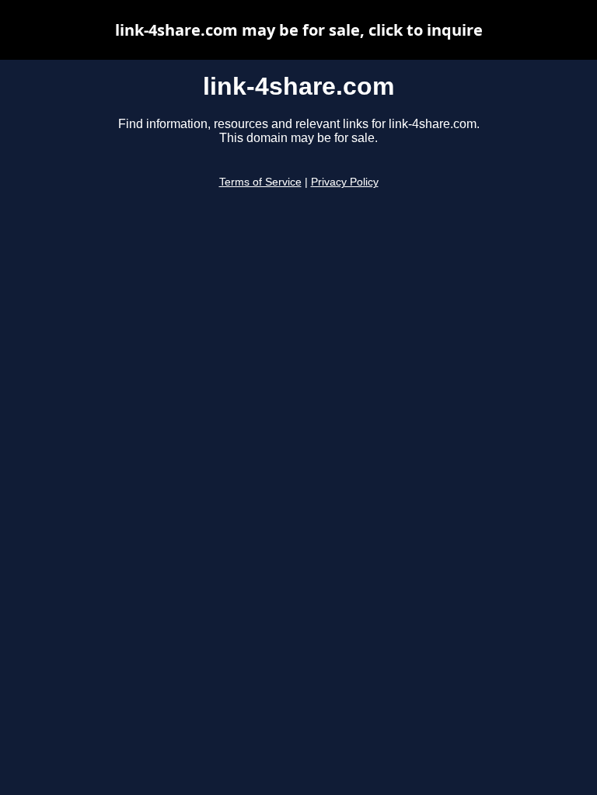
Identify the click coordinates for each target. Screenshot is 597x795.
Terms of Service (260, 182)
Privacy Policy (345, 182)
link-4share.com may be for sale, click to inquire (299, 29)
